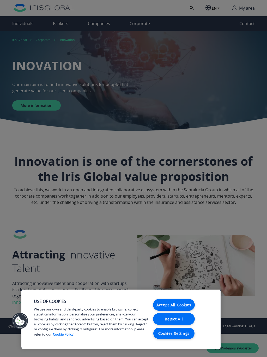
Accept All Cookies (173, 304)
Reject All (174, 318)
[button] (20, 321)
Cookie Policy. (63, 334)
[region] (121, 319)
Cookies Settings (174, 333)
